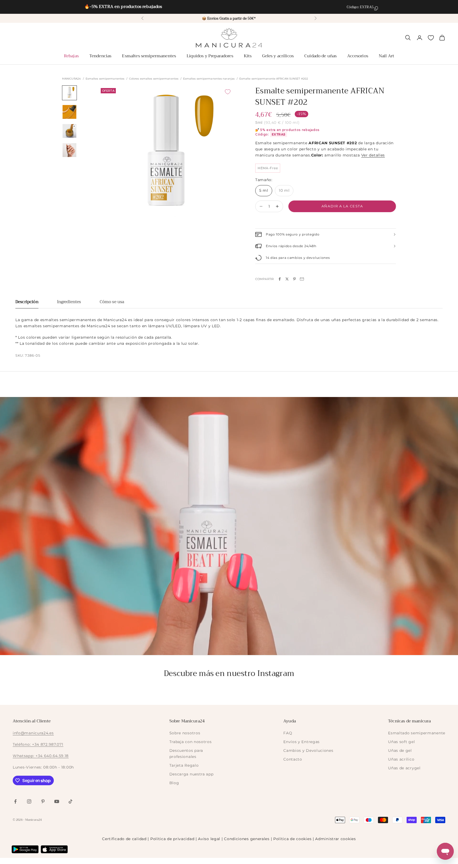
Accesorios (357, 56)
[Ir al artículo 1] (69, 92)
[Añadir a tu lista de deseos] (227, 91)
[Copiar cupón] (376, 8)
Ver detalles (373, 155)
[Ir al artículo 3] (69, 131)
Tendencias (100, 56)
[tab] (26, 303)
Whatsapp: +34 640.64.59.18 (41, 755)
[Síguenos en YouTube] (56, 801)
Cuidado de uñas (320, 56)
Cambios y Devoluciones (308, 750)
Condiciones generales (247, 838)
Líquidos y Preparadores (210, 56)
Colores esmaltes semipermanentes (153, 78)
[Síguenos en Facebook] (15, 801)
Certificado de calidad (124, 838)
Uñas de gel (400, 750)
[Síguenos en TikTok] (70, 801)
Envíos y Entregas (301, 741)
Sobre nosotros (184, 733)
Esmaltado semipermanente (416, 733)
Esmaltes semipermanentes (149, 56)
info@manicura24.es (33, 733)
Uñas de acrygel (404, 768)
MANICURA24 (71, 78)
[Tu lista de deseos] (431, 38)
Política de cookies (292, 838)
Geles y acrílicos (278, 56)
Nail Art (386, 56)
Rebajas (71, 56)
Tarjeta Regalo (184, 765)
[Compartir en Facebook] (280, 279)
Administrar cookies (335, 838)
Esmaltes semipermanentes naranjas (209, 78)
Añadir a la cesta (342, 206)
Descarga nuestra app (191, 774)
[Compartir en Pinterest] (294, 279)
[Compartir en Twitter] (287, 279)
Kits (248, 56)
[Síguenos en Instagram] (29, 801)
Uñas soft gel (401, 741)
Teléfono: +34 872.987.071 (38, 744)
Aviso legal (209, 838)
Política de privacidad (172, 838)
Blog (174, 782)
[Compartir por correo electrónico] (302, 279)
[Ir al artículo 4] (69, 150)
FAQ (287, 733)
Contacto (292, 759)
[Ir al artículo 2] (69, 111)
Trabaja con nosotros (190, 741)
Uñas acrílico (401, 759)
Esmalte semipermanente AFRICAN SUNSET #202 (273, 78)
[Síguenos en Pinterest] (43, 801)
